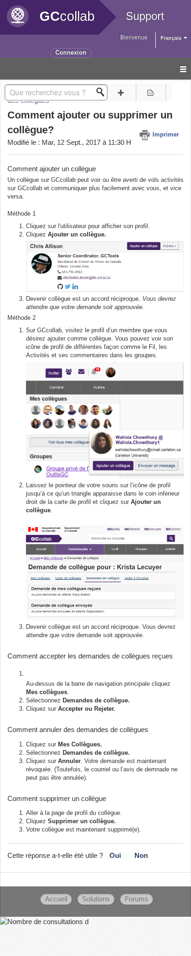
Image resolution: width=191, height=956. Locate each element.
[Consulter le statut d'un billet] (151, 92)
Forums (136, 899)
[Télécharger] (78, 480)
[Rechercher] (103, 92)
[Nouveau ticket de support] (120, 92)
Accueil (56, 899)
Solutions (96, 899)
